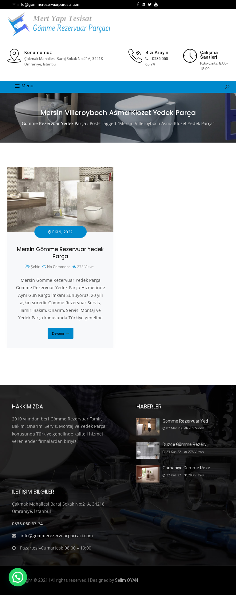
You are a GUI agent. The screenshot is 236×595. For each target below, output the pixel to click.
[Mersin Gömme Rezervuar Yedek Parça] (60, 171)
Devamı (58, 333)
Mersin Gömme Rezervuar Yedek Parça (60, 253)
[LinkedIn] (143, 4)
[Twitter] (149, 4)
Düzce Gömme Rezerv (184, 444)
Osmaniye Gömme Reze (186, 467)
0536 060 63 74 (27, 523)
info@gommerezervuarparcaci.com (49, 4)
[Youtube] (156, 4)
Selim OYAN (126, 580)
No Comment (58, 266)
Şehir (35, 266)
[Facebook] (138, 4)
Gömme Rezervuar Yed (185, 421)
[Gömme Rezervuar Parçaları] (58, 24)
